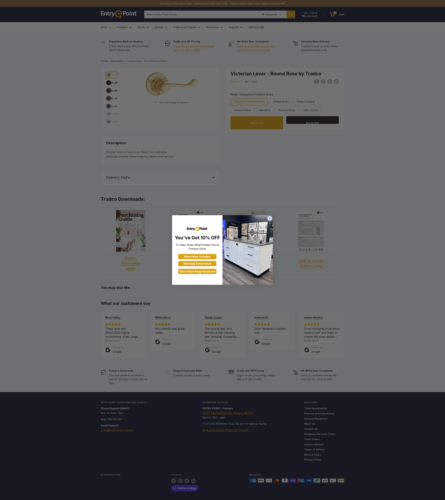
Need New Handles (197, 256)
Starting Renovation (197, 263)
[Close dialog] (270, 218)
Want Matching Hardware (197, 271)
